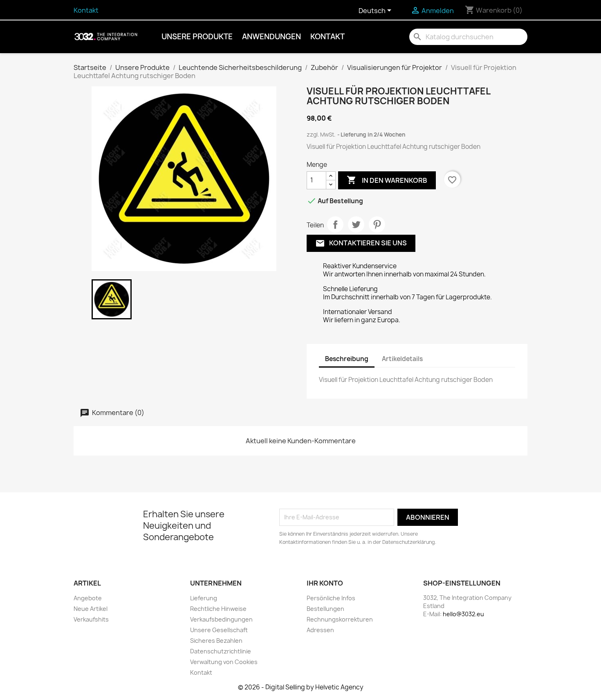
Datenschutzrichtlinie (220, 651)
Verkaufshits (91, 619)
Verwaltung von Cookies (224, 662)
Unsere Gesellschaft (219, 630)
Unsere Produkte (197, 36)
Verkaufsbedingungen (221, 619)
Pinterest (377, 224)
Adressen (320, 630)
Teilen (335, 224)
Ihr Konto (325, 583)
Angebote (88, 598)
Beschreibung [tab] (346, 359)
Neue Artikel (91, 609)
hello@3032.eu (463, 614)
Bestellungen (325, 609)
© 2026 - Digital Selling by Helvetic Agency (300, 687)
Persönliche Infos (331, 598)
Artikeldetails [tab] (402, 359)
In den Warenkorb (387, 180)
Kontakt (86, 10)
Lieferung (203, 598)
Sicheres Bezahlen (216, 640)
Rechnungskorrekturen (340, 619)
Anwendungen (271, 36)
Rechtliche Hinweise (218, 609)
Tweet (356, 224)
